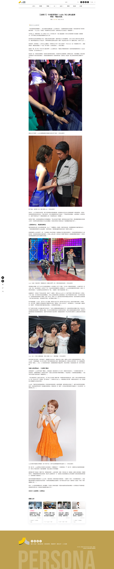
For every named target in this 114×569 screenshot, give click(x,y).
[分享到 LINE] (2, 281)
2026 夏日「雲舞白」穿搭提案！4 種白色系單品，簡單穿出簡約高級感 (64, 515)
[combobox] (70, 2)
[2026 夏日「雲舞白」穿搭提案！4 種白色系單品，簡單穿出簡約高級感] (64, 502)
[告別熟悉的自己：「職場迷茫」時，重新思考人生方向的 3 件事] (35, 502)
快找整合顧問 (89, 548)
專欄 (40, 6)
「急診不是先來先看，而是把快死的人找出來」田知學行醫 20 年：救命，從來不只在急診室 (78, 515)
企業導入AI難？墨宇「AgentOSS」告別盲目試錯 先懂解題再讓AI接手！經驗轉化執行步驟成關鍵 (49, 515)
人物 (33, 6)
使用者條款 (47, 544)
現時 (68, 6)
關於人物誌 (33, 544)
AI (54, 6)
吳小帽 (55, 19)
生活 (61, 6)
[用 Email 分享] (2, 284)
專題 (48, 6)
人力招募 (65, 544)
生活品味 (61, 510)
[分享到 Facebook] (2, 277)
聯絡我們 (53, 544)
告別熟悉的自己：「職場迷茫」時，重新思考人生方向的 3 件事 (35, 514)
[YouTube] (86, 2)
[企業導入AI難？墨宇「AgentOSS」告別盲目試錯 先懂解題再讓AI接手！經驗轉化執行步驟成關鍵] (49, 502)
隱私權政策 (40, 544)
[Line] (88, 2)
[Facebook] (81, 2)
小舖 (80, 6)
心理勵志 (32, 510)
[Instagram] (83, 2)
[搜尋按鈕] (78, 2)
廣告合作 (59, 544)
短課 (74, 6)
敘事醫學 (75, 510)
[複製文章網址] (2, 288)
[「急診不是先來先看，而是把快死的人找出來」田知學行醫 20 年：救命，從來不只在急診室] (78, 502)
